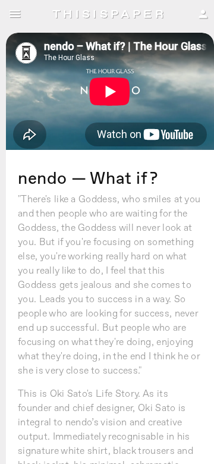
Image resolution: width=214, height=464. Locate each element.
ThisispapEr (109, 14)
